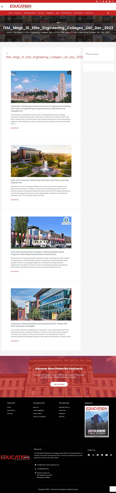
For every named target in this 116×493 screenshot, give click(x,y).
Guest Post (62, 410)
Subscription (78, 13)
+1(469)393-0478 (43, 469)
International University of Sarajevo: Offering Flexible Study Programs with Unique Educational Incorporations (37, 253)
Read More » (15, 128)
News (57, 13)
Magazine (50, 13)
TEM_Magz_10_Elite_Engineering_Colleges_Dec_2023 (35, 32)
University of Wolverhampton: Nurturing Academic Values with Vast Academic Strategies (39, 324)
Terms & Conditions (39, 416)
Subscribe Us (11, 410)
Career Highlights (38, 410)
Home (10, 13)
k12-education (67, 13)
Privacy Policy (37, 413)
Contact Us (89, 13)
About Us (18, 13)
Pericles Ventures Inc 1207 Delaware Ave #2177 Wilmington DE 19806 (44, 475)
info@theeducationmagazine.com (47, 465)
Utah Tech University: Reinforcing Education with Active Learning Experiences (40, 181)
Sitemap (10, 413)
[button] (108, 12)
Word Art (41, 13)
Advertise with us (29, 13)
